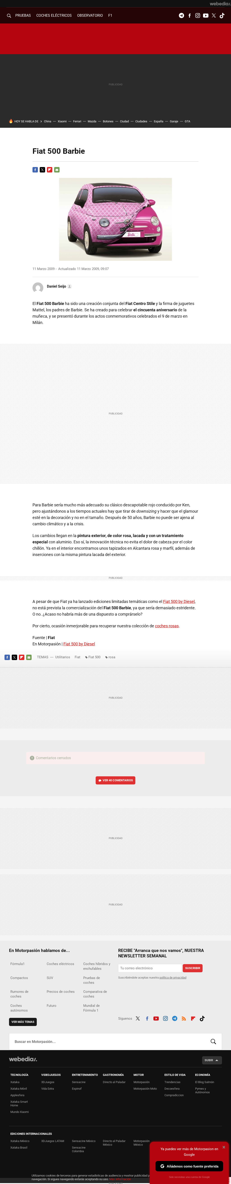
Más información (120, 1179)
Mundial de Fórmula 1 (91, 1008)
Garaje (174, 121)
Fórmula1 (17, 964)
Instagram (197, 15)
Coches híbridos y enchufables (96, 966)
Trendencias (172, 1082)
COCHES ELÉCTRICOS (54, 15)
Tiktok (222, 15)
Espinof (77, 1088)
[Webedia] (220, 3)
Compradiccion (174, 1095)
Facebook (189, 15)
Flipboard (49, 169)
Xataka (14, 1082)
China (47, 121)
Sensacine (78, 1082)
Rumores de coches (19, 994)
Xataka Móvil (18, 1088)
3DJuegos (47, 1082)
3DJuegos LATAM (52, 1141)
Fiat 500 (94, 657)
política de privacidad (172, 977)
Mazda (92, 121)
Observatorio (90, 15)
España (158, 121)
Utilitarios (62, 657)
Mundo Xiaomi (19, 1112)
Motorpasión (142, 1082)
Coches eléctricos (60, 964)
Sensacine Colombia (78, 1149)
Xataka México (19, 1141)
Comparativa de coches (95, 994)
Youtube (205, 15)
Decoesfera (172, 1088)
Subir (209, 1060)
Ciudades (141, 121)
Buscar (213, 1041)
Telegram (181, 15)
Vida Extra (47, 1088)
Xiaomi (62, 121)
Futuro (51, 1006)
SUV (50, 978)
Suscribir (192, 968)
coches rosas (167, 625)
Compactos (19, 978)
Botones (108, 121)
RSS (183, 1017)
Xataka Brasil (18, 1147)
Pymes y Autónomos (202, 1090)
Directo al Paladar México (114, 1142)
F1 (110, 15)
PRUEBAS (23, 15)
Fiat (77, 657)
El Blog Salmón (204, 1082)
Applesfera (17, 1095)
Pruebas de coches (91, 980)
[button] (59, 286)
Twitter (214, 15)
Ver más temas (23, 1021)
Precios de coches (61, 992)
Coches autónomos (19, 1008)
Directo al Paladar (114, 1082)
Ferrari (77, 121)
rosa (112, 657)
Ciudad (124, 121)
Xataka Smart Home (19, 1103)
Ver (118, 780)
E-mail (57, 169)
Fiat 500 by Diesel (179, 601)
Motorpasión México (142, 1142)
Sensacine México (83, 1141)
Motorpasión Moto (145, 1088)
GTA (187, 121)
